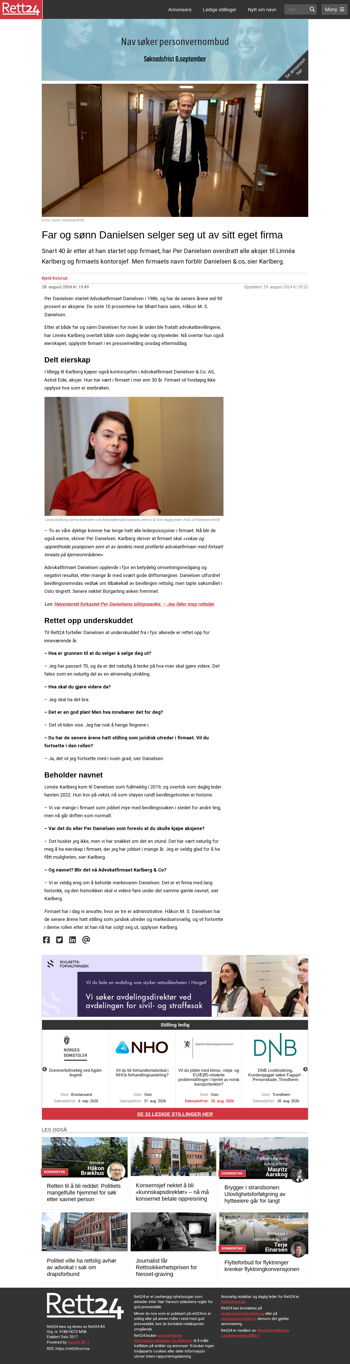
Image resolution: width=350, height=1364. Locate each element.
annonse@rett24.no (238, 1318)
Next (305, 1069)
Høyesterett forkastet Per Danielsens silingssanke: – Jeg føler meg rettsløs (134, 604)
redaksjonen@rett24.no (242, 1313)
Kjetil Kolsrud (54, 278)
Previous (44, 1069)
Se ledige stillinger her (175, 1114)
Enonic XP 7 (78, 1342)
